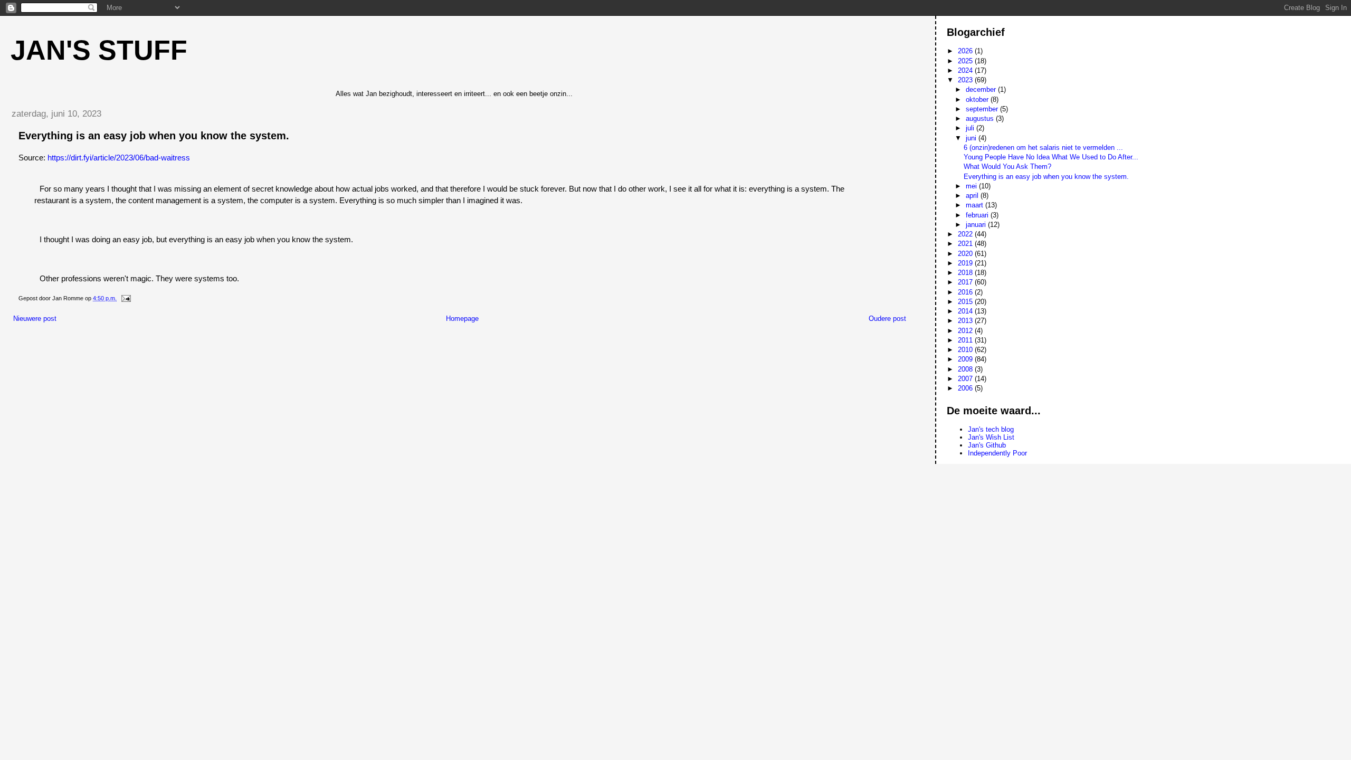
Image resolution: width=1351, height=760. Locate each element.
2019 (966, 263)
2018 (966, 273)
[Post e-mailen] (125, 298)
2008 (966, 369)
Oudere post (887, 318)
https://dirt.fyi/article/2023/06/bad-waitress (118, 157)
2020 (966, 254)
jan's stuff (99, 50)
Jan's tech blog (991, 429)
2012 (966, 331)
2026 (966, 51)
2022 (966, 234)
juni (972, 138)
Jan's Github (987, 445)
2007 (966, 379)
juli (971, 128)
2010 (966, 350)
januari (977, 225)
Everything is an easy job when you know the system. (1046, 176)
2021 (966, 244)
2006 (966, 388)
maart (975, 205)
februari (978, 215)
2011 (966, 340)
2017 (966, 282)
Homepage (462, 318)
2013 (966, 321)
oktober (978, 99)
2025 (966, 61)
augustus (981, 118)
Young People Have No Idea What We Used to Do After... (1051, 157)
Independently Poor (997, 453)
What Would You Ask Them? (1007, 166)
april (973, 196)
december (982, 89)
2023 (966, 80)
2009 (966, 359)
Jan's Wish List (991, 437)
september (983, 109)
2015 (966, 302)
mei (972, 186)
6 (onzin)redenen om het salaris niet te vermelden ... (1043, 147)
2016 (966, 292)
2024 (966, 70)
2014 (966, 311)
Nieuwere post (34, 318)
